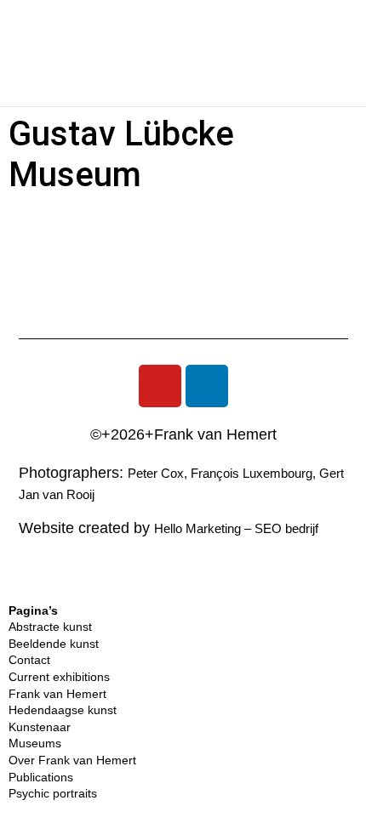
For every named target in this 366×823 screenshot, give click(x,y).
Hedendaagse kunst (63, 710)
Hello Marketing (197, 528)
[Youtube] (160, 386)
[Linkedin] (207, 386)
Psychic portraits (53, 793)
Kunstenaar (40, 727)
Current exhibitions (59, 677)
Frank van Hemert (57, 694)
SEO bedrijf (286, 528)
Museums (35, 743)
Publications (41, 777)
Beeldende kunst (54, 643)
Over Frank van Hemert (72, 760)
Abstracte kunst (50, 626)
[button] (41, 53)
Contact (29, 660)
